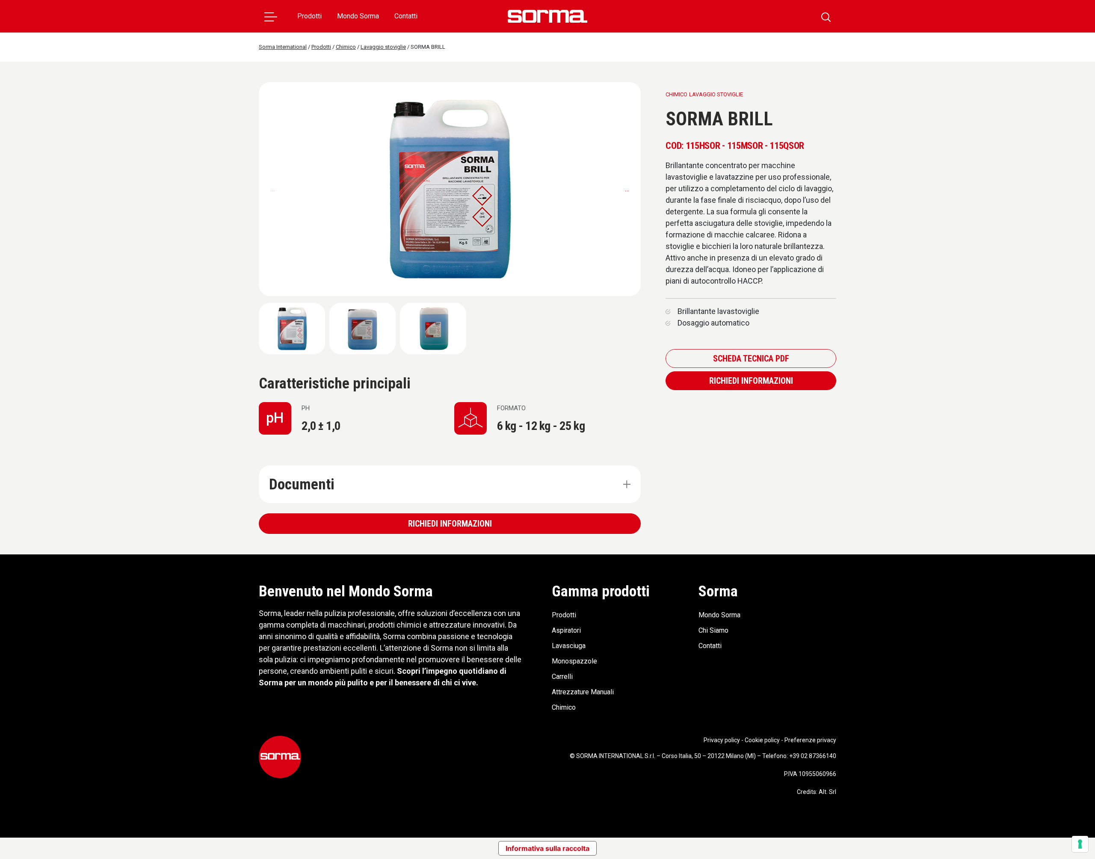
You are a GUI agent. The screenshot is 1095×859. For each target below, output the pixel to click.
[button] (271, 16)
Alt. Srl (827, 791)
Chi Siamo (713, 630)
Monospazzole (574, 661)
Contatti (405, 16)
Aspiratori (566, 630)
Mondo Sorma (358, 16)
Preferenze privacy (810, 740)
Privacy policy (722, 740)
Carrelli (562, 676)
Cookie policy (762, 740)
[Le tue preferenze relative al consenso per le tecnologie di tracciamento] (1080, 844)
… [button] (627, 189)
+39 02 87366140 (812, 755)
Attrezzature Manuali (583, 692)
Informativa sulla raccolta (547, 848)
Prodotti (309, 16)
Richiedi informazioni (450, 523)
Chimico (564, 707)
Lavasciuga (569, 646)
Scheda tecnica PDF (751, 358)
